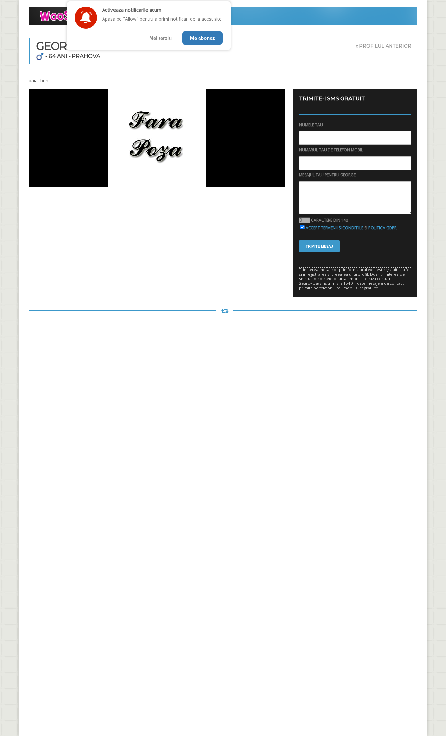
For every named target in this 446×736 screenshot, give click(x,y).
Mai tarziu (160, 38)
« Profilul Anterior (383, 46)
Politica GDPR (382, 228)
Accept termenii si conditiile (334, 228)
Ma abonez (202, 38)
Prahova (86, 56)
